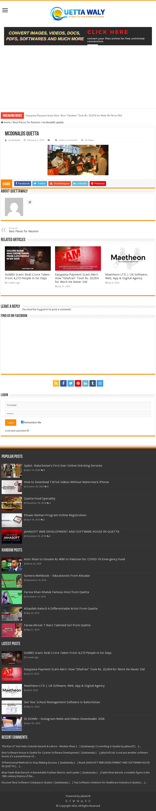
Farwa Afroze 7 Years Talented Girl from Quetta (57, 625)
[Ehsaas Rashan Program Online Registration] (12, 520)
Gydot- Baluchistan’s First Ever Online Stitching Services (63, 465)
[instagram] (100, 383)
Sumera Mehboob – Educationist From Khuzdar (57, 575)
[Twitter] (70, 383)
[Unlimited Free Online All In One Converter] (78, 36)
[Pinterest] (78, 383)
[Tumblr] (92, 383)
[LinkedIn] (85, 383)
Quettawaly (14, 140)
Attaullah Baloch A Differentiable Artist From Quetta (61, 608)
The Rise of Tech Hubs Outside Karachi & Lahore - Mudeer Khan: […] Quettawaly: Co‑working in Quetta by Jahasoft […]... (71, 746)
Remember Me (32, 422)
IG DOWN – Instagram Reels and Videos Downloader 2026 (64, 719)
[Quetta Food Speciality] (12, 503)
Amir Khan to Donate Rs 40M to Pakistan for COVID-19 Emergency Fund (74, 559)
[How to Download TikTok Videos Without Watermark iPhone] (12, 487)
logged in (42, 309)
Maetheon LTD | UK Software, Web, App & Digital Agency (126, 276)
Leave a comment (68, 140)
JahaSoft (85, 796)
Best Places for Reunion (26, 122)
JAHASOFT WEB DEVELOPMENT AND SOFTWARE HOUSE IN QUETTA (71, 531)
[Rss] (56, 383)
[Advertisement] (78, 79)
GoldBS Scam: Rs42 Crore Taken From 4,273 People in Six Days (27, 276)
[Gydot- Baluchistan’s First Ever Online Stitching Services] (12, 471)
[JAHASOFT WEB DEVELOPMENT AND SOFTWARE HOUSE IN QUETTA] (12, 537)
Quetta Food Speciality (39, 498)
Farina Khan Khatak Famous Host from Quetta (56, 592)
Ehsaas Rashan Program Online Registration (55, 515)
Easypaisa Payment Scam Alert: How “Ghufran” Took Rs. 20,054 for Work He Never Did (74, 115)
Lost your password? (17, 430)
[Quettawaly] (78, 14)
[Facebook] (63, 383)
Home (7, 122)
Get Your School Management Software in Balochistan (62, 702)
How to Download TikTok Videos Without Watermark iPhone (66, 482)
